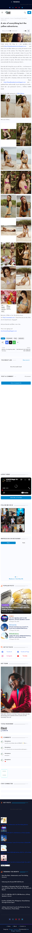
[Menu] (2, 12)
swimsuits (7, 18)
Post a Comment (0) (16, 383)
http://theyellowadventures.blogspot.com (15, 46)
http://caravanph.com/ (9, 317)
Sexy (15, 338)
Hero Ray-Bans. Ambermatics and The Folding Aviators (14, 824)
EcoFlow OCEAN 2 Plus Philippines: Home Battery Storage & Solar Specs (16, 901)
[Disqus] (16, 407)
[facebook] (10, 7)
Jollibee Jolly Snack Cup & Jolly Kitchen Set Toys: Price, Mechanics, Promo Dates (16, 908)
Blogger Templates (14, 929)
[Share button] (17, 342)
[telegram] (22, 7)
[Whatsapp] (14, 342)
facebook (9, 651)
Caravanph (9, 338)
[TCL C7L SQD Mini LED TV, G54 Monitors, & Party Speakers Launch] (4, 618)
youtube (25, 656)
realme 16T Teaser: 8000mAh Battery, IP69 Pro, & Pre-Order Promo (20, 636)
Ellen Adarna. (21, 93)
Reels (23, 542)
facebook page (25, 651)
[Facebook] (7, 342)
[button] (25, 12)
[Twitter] (10, 342)
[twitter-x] (13, 7)
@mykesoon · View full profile (16, 578)
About (15, 926)
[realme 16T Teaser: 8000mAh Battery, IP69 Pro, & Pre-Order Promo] (4, 636)
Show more (25, 360)
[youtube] (16, 7)
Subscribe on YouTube (16, 497)
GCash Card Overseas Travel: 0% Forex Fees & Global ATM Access (18, 627)
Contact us (23, 926)
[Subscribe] (29, 12)
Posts (8, 542)
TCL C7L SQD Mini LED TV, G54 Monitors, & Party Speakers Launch (19, 618)
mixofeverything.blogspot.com (9, 331)
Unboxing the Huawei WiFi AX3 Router (13, 882)
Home (2, 18)
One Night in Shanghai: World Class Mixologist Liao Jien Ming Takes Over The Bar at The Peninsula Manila (16, 888)
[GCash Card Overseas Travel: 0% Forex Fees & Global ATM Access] (4, 627)
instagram (9, 656)
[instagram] (19, 7)
